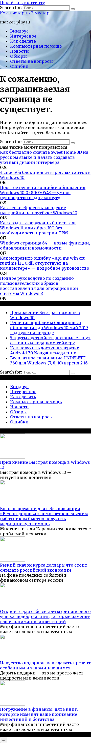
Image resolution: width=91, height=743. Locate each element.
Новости (19, 51)
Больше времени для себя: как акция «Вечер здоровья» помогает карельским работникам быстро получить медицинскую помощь (44, 516)
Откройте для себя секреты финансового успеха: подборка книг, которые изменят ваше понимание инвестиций (45, 616)
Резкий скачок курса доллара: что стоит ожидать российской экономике (43, 568)
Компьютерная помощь (36, 46)
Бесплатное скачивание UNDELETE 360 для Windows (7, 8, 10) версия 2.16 (49, 360)
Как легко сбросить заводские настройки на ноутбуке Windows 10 (38, 210)
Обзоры (18, 56)
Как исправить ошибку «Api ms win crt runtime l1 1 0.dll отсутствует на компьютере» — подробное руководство (44, 263)
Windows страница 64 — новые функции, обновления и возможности (45, 245)
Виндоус (19, 31)
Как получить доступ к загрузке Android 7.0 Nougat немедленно (44, 350)
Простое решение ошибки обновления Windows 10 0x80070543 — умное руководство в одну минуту (42, 192)
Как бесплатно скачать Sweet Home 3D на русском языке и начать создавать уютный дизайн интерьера (44, 157)
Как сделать (23, 41)
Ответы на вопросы (31, 61)
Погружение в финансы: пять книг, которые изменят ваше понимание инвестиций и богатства (39, 714)
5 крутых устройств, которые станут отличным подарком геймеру (50, 340)
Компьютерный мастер (25, 13)
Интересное (23, 36)
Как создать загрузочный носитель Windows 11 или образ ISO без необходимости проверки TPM (38, 227)
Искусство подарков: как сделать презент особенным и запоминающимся (45, 665)
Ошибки (19, 66)
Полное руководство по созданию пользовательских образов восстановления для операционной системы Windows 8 (39, 286)
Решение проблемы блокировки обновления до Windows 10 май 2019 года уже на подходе (49, 327)
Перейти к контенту (22, 2)
